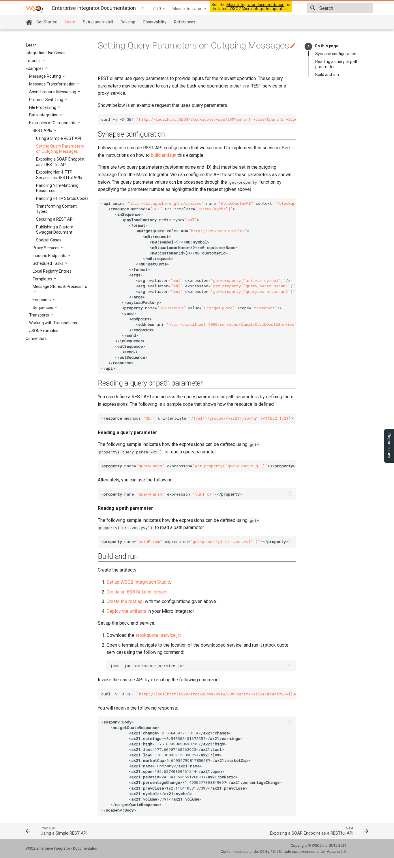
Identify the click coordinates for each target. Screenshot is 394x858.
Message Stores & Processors (60, 286)
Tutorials (34, 60)
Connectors (36, 338)
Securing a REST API (55, 219)
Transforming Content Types (56, 209)
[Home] (29, 22)
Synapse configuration (335, 53)
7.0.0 (156, 8)
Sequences (43, 307)
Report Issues (389, 445)
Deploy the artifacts (126, 611)
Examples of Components (53, 122)
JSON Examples (43, 330)
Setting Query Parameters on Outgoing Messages (60, 149)
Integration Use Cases (45, 53)
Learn (70, 22)
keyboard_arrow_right (308, 46)
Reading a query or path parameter (337, 64)
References (184, 22)
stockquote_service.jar (158, 635)
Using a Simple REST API (58, 138)
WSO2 (317, 845)
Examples (35, 68)
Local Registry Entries (52, 271)
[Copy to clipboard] (290, 120)
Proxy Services (46, 247)
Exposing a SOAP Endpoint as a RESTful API (60, 162)
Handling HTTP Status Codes (62, 198)
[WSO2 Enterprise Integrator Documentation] (34, 8)
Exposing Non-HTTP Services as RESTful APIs (59, 175)
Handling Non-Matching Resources (57, 188)
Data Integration (44, 115)
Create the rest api (125, 601)
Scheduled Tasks (48, 263)
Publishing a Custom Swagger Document (54, 229)
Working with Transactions (53, 323)
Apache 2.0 (336, 851)
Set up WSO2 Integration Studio (138, 582)
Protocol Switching (46, 99)
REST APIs (43, 130)
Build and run (327, 74)
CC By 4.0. (268, 851)
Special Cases (48, 240)
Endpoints (42, 299)
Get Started (46, 22)
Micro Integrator (187, 8)
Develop (128, 22)
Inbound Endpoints (50, 255)
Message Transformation (52, 84)
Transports (39, 315)
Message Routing (45, 76)
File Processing (43, 107)
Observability (154, 22)
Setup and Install (98, 22)
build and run (163, 155)
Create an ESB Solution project (137, 592)
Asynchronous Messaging (53, 92)
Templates (43, 279)
